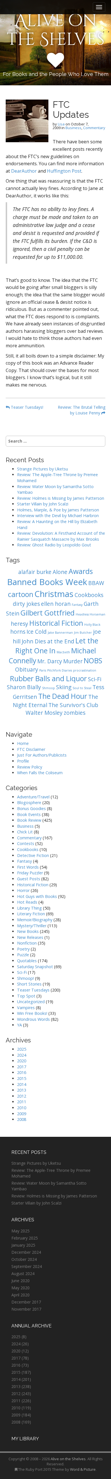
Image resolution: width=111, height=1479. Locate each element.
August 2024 (22, 1273)
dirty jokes (26, 604)
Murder (73, 661)
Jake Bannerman (60, 633)
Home (23, 743)
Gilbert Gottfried (47, 612)
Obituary (26, 669)
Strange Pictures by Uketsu (42, 469)
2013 (21, 1090)
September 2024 (26, 1266)
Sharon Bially (24, 687)
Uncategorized (31, 1001)
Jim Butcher (83, 633)
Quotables (27, 960)
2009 (21, 1113)
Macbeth (63, 652)
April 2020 (20, 1295)
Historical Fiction (56, 623)
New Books (28, 931)
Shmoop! (25, 978)
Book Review (29, 820)
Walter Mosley (44, 712)
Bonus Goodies (31, 808)
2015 (21, 1078)
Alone (60, 572)
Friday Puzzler (30, 872)
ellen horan (56, 604)
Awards (81, 571)
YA (19, 1025)
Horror (23, 890)
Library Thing (29, 908)
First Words (28, 867)
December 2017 (26, 1302)
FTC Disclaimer (31, 749)
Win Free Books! (32, 1013)
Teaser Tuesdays (33, 990)
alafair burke (35, 572)
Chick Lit (25, 831)
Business (73, 127)
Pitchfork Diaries (59, 670)
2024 (21, 1055)
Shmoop (48, 688)
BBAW (96, 583)
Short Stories (29, 984)
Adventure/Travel (33, 797)
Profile (23, 761)
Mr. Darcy (49, 661)
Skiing (63, 687)
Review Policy (29, 767)
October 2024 (24, 1259)
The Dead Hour (62, 696)
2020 (21, 1060)
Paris (42, 670)
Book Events (29, 814)
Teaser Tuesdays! (26, 407)
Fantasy (77, 605)
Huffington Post (64, 171)
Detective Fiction (33, 855)
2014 (21, 1084)
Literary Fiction (31, 913)
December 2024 (26, 1252)
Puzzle (23, 954)
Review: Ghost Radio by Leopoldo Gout (54, 545)
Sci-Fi (94, 679)
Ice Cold (36, 631)
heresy (19, 623)
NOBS (93, 660)
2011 (21, 1101)
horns (17, 631)
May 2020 (20, 1287)
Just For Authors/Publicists (42, 755)
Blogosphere (29, 802)
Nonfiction (27, 943)
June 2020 (20, 1280)
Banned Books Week (47, 582)
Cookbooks (89, 595)
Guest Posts (28, 878)
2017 (21, 1066)
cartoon (20, 594)
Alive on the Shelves (55, 30)
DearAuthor (24, 171)
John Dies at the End (48, 641)
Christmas (53, 594)
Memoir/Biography (34, 919)
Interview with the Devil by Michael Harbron (58, 515)
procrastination (84, 670)
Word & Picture (83, 1469)
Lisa (61, 124)
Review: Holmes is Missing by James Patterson (60, 498)
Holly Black (92, 625)
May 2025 (20, 1231)
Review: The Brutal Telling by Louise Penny (81, 410)
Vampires (26, 1007)
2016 (21, 1072)
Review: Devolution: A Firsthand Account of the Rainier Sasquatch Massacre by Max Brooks (61, 536)
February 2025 (24, 1238)
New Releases (30, 937)
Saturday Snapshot (35, 966)
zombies (74, 712)
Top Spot (26, 996)
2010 (21, 1107)
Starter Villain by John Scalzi (42, 504)
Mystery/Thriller (31, 925)
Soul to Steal (82, 688)
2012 (21, 1096)
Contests (25, 843)
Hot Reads (27, 902)
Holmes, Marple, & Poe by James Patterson (58, 510)
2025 (21, 1049)
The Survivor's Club (73, 705)
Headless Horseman (90, 614)
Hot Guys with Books (37, 896)
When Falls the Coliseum (40, 772)
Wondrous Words (33, 1019)
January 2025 (23, 1245)
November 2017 (26, 1309)
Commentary (94, 127)
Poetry (23, 949)
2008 (21, 1119)
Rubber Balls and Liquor (48, 678)
